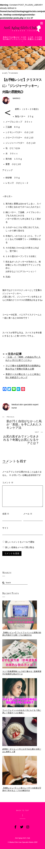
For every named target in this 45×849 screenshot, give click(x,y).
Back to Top (22, 810)
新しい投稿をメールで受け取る (19, 547)
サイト (5, 528)
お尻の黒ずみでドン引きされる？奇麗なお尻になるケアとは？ (21, 438)
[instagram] (28, 826)
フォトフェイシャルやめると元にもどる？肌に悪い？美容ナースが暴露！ (21, 711)
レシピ (4, 73)
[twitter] (21, 826)
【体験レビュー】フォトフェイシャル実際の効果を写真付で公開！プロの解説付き (21, 634)
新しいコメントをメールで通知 (19, 542)
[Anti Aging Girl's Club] (22, 32)
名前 (5, 513)
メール (27, 513)
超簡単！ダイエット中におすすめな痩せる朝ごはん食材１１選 (21, 750)
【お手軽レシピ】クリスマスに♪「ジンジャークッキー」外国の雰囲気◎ (22, 86)
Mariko (16, 98)
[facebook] (15, 826)
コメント (7, 482)
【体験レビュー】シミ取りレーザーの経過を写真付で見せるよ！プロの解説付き (21, 789)
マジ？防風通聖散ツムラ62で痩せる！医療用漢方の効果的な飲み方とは (21, 672)
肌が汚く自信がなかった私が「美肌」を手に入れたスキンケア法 (24, 422)
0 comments (13, 73)
